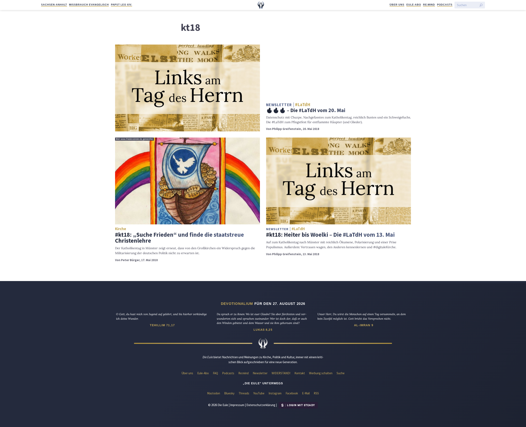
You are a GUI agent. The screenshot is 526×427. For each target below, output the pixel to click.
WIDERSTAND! (281, 373)
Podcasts (444, 4)
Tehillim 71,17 (162, 325)
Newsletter (260, 373)
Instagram (275, 393)
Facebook (292, 393)
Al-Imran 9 (363, 325)
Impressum (237, 405)
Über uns (397, 4)
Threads (244, 393)
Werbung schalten (320, 373)
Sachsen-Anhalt (54, 4)
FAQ (215, 373)
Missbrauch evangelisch (89, 4)
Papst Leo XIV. (121, 4)
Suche (341, 373)
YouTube (258, 393)
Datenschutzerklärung (260, 405)
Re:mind (429, 4)
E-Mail (306, 393)
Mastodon (213, 393)
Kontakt (299, 373)
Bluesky (229, 393)
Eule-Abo (413, 4)
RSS (316, 393)
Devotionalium (237, 303)
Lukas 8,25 (263, 329)
